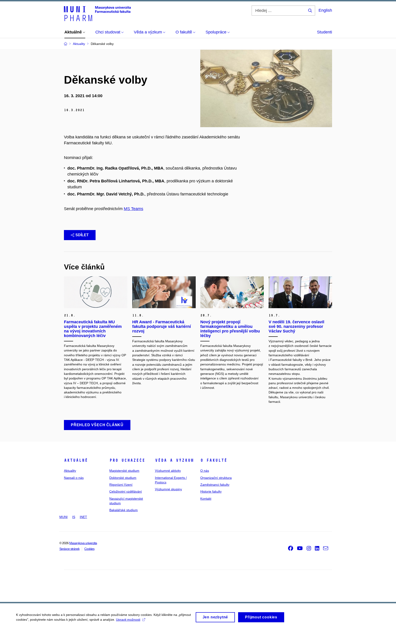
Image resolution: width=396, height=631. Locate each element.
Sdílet (82, 235)
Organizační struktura (216, 478)
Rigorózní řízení (120, 484)
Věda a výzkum (174, 460)
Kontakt (205, 498)
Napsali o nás (74, 478)
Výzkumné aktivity (168, 470)
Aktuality (70, 470)
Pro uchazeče (127, 460)
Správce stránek (69, 549)
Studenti (324, 32)
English (325, 10)
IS (73, 517)
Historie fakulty (211, 491)
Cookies (89, 549)
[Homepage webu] (97, 13)
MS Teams (133, 208)
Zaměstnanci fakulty (214, 484)
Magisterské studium (124, 470)
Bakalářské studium (123, 510)
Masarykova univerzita (83, 543)
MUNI (63, 517)
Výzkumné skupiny (168, 489)
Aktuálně (76, 460)
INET (83, 517)
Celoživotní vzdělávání (125, 491)
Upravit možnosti (128, 619)
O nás (204, 470)
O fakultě (213, 460)
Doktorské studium (122, 478)
